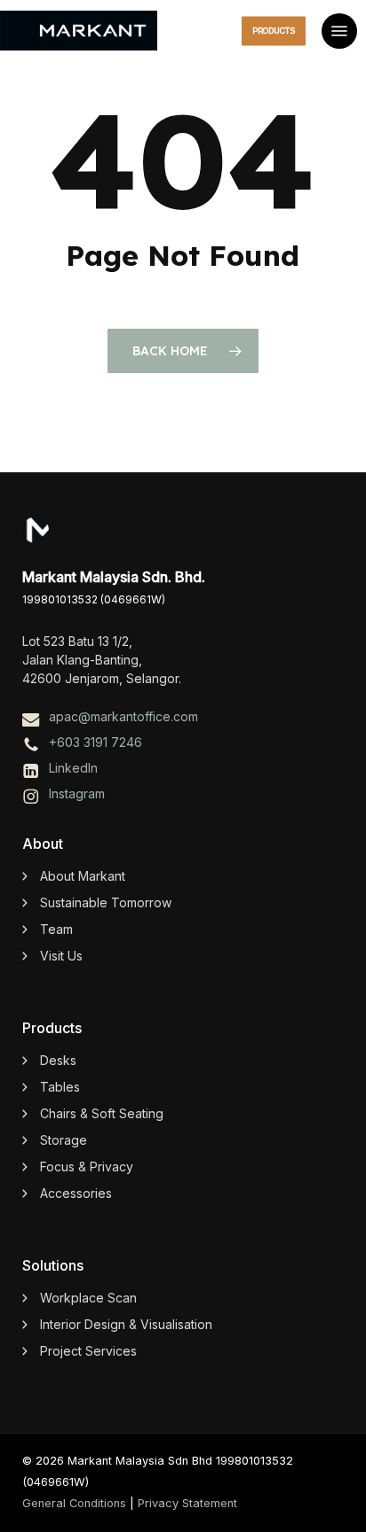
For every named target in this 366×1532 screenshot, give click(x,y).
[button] (339, 31)
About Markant (82, 875)
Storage (63, 1139)
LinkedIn (73, 767)
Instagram (77, 793)
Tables (60, 1086)
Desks (58, 1060)
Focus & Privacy (86, 1166)
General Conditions (74, 1503)
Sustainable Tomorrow (105, 902)
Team (56, 929)
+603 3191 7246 (95, 742)
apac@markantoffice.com (123, 716)
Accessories (76, 1193)
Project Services (88, 1350)
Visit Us (61, 955)
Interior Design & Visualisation (126, 1324)
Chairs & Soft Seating (101, 1113)
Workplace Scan (88, 1297)
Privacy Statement (187, 1503)
